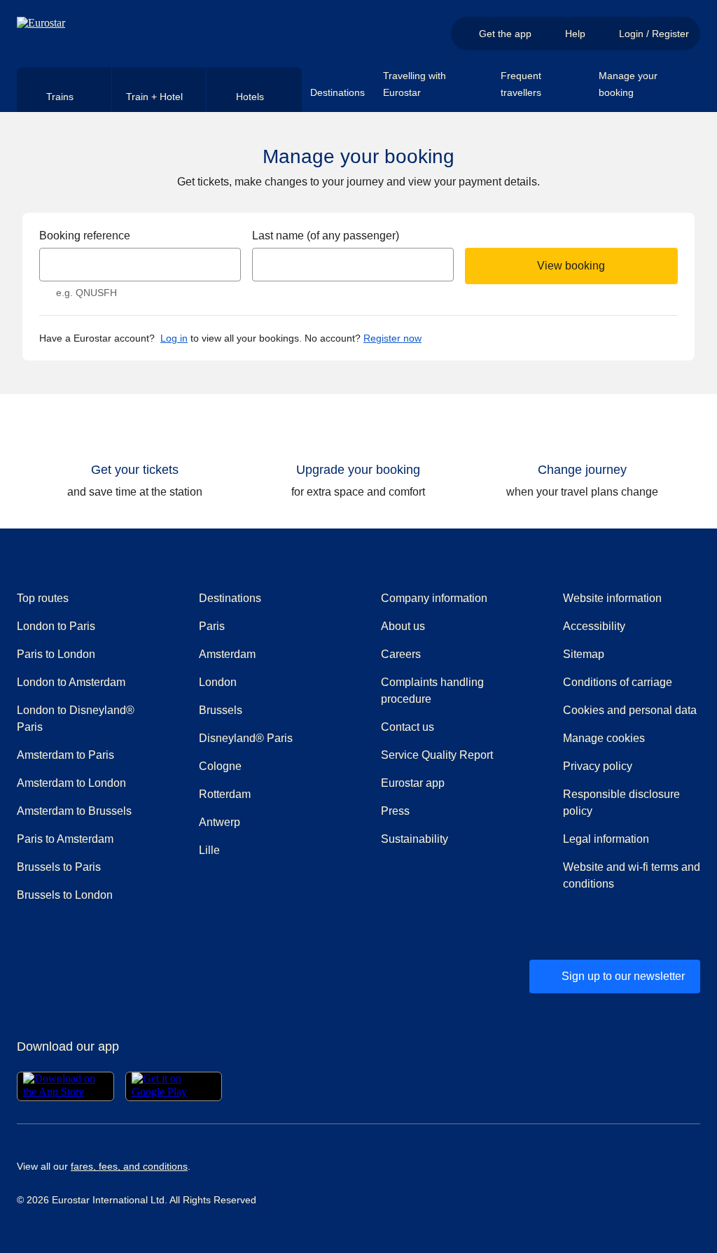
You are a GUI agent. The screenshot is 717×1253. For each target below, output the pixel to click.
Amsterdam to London (71, 783)
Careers (401, 654)
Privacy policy (597, 766)
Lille (209, 850)
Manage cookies (604, 738)
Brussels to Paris (59, 867)
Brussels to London (65, 895)
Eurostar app (413, 783)
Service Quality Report (437, 755)
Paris (212, 626)
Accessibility (594, 626)
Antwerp (219, 822)
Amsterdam (227, 654)
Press (445, 810)
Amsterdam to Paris (65, 755)
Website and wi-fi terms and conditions (631, 875)
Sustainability (414, 839)
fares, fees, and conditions (129, 1166)
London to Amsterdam (71, 682)
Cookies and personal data (630, 710)
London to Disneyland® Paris (75, 718)
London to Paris (56, 626)
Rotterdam (225, 794)
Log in (174, 338)
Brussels (220, 710)
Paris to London (56, 654)
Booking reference (84, 235)
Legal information (606, 839)
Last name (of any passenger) (325, 235)
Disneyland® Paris (246, 738)
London (218, 682)
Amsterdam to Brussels (74, 811)
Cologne (220, 766)
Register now (392, 338)
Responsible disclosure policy (621, 802)
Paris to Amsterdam (65, 839)
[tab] (64, 89)
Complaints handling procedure (449, 690)
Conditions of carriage (617, 682)
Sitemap (583, 654)
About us (403, 626)
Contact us (407, 727)
